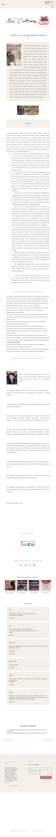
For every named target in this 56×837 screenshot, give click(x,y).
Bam (10, 625)
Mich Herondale (12, 642)
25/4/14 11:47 (11, 611)
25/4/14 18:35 (11, 643)
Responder (12, 618)
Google (30, 358)
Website (13, 358)
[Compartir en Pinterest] (30, 565)
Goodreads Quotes (15, 785)
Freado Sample (28, 291)
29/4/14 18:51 (11, 693)
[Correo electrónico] (34, 565)
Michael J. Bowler (13, 661)
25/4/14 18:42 (11, 662)
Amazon (21, 291)
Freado (43, 358)
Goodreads (15, 291)
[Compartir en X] (25, 565)
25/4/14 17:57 (11, 626)
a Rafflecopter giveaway (28, 533)
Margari (11, 675)
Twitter (19, 358)
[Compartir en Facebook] (21, 565)
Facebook (24, 358)
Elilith (10, 610)
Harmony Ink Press (39, 291)
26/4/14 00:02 (11, 676)
